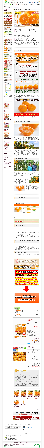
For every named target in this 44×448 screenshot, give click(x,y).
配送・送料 (21, 442)
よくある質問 (5, 153)
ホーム (14, 6)
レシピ (5, 159)
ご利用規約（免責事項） (21, 444)
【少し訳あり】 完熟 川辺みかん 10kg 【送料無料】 (16, 406)
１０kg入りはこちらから (31, 347)
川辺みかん (16, 7)
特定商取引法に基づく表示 (8, 444)
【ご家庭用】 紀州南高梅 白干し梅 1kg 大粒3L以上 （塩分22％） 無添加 (8, 110)
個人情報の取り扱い (14, 444)
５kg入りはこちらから (30, 346)
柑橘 (14, 7)
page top (39, 409)
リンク (25, 444)
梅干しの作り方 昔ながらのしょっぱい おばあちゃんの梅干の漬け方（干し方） (8, 167)
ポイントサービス (29, 442)
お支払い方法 (17, 442)
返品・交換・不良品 (25, 442)
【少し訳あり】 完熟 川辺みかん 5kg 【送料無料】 (36, 397)
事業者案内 (17, 444)
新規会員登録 (5, 10)
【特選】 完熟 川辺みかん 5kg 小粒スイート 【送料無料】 (30, 397)
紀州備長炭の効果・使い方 (7, 157)
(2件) (39, 340)
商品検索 (5, 6)
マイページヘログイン (7, 9)
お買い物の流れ (14, 442)
